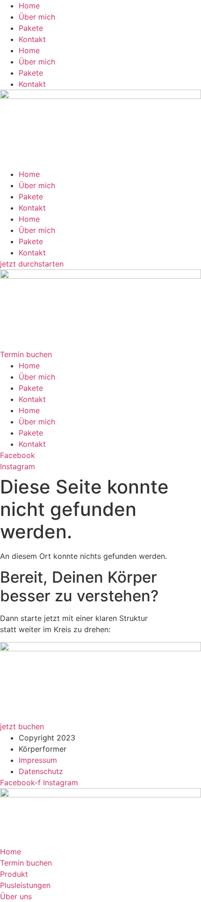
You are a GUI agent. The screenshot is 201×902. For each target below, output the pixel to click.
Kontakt (32, 39)
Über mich (37, 16)
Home (29, 5)
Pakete (31, 28)
